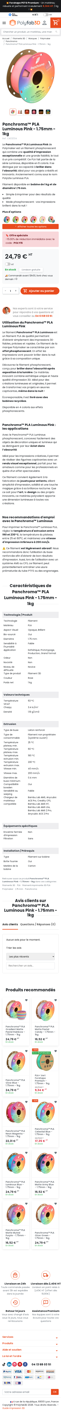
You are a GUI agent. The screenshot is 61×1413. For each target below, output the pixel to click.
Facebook (25, 1364)
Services (7, 1337)
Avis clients (10, 924)
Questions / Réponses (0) (38, 924)
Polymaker (7, 889)
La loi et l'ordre (11, 1356)
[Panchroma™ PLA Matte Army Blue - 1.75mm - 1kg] (45, 1163)
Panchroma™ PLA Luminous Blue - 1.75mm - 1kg (15, 1184)
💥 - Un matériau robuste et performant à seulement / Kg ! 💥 (30, 6)
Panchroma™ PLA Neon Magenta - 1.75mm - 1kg (15, 1133)
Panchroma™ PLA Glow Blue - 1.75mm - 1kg (15, 1083)
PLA (18, 885)
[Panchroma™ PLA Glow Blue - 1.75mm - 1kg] (16, 1061)
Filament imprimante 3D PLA (36, 885)
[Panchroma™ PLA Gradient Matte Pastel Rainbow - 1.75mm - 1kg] (16, 1010)
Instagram (14, 1364)
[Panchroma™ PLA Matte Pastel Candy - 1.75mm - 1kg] (45, 1010)
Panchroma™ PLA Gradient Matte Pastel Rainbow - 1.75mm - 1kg (15, 1030)
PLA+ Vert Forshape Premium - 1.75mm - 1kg (42, 1079)
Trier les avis (13, 948)
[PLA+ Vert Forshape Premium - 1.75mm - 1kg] (45, 1061)
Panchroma (31, 889)
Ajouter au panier (41, 291)
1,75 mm (19, 889)
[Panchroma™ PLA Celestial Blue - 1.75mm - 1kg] (45, 1112)
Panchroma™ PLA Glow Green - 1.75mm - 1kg (44, 1235)
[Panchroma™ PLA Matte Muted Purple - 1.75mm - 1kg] (16, 1214)
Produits (7, 1343)
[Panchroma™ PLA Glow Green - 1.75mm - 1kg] (45, 1214)
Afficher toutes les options (31, 226)
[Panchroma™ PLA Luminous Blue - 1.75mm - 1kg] (16, 1163)
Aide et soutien (11, 1350)
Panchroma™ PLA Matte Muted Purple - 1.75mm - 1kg (16, 1234)
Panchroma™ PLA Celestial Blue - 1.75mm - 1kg (44, 1131)
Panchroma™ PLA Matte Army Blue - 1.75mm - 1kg (44, 1184)
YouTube (20, 1364)
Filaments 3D (8, 885)
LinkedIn (9, 1364)
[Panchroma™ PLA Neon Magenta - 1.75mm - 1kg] (16, 1112)
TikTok (4, 1364)
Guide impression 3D (13, 1408)
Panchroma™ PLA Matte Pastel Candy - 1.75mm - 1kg (45, 1030)
